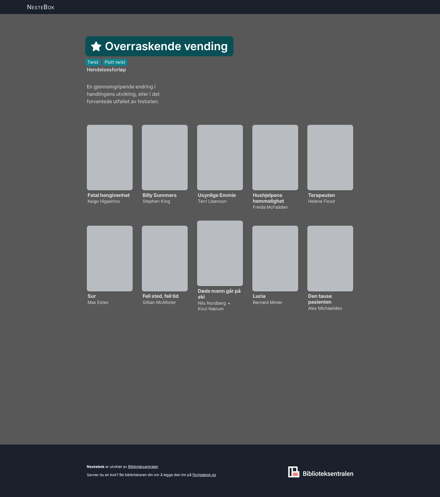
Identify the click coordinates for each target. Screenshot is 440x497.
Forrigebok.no (204, 475)
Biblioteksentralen (143, 466)
